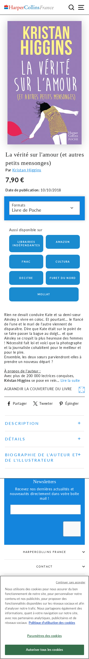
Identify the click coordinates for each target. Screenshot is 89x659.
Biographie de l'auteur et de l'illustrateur (41, 457)
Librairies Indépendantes (26, 243)
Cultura (63, 261)
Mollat (44, 294)
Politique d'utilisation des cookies (52, 623)
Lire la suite (70, 381)
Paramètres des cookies (44, 636)
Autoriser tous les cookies (44, 650)
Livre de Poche (26, 210)
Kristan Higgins (26, 169)
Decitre (26, 277)
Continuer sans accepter (70, 582)
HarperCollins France (44, 551)
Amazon (63, 241)
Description (22, 423)
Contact (44, 566)
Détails (15, 438)
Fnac (26, 261)
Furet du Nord (63, 277)
